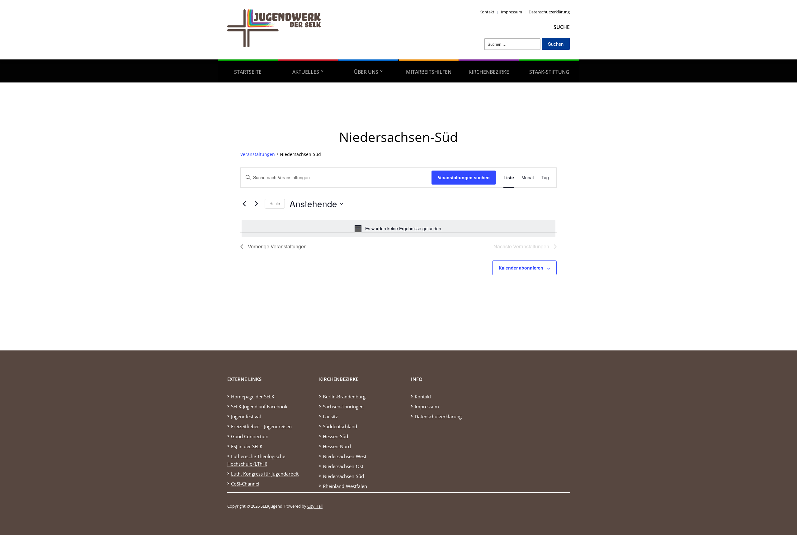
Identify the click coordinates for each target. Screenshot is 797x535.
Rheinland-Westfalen (345, 486)
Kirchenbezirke (489, 71)
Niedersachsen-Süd (343, 476)
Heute (275, 203)
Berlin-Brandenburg (344, 396)
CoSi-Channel (245, 484)
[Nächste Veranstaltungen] (256, 204)
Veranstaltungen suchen (464, 177)
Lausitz (330, 416)
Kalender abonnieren (521, 268)
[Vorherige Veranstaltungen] (244, 204)
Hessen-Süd (335, 436)
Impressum (511, 12)
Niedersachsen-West (344, 456)
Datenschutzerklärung (549, 12)
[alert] (398, 228)
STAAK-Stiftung (549, 71)
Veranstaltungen (257, 154)
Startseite (248, 71)
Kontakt (486, 12)
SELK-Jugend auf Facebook (259, 406)
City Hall (315, 506)
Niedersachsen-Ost (343, 466)
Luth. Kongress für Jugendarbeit (265, 474)
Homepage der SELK (252, 396)
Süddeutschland (340, 426)
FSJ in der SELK (246, 446)
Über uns (366, 71)
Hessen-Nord (337, 446)
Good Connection (249, 436)
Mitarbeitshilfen (428, 71)
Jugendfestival (246, 416)
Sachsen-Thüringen (343, 406)
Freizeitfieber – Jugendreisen (261, 426)
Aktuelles (305, 71)
